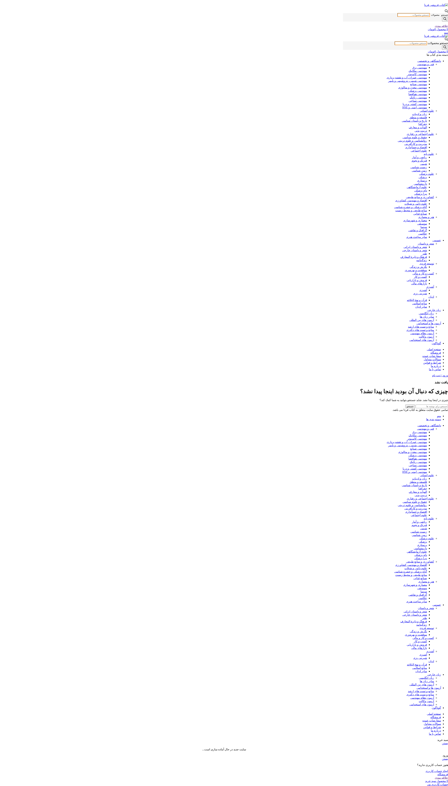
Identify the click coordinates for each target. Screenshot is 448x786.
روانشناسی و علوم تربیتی (412, 140)
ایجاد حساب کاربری (436, 771)
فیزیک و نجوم (419, 160)
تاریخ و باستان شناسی (414, 120)
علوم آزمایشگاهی (417, 187)
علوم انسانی (427, 110)
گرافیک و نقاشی (417, 230)
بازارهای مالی (419, 283)
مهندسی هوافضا (417, 94)
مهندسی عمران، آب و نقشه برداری (407, 77)
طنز (424, 253)
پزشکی (423, 177)
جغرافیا (422, 124)
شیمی (423, 163)
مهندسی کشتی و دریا (415, 104)
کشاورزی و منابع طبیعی (420, 197)
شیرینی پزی (420, 293)
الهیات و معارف (418, 127)
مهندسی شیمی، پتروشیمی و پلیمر (407, 80)
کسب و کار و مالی (423, 273)
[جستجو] (445, 19)
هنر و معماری (426, 217)
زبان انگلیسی (426, 313)
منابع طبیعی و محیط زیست (411, 210)
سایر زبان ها (427, 316)
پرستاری (422, 180)
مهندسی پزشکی (417, 90)
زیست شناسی (418, 167)
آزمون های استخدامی (421, 339)
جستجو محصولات (439, 15)
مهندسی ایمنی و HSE (414, 107)
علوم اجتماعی (419, 150)
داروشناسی (420, 183)
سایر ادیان (421, 306)
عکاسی (422, 233)
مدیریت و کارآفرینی (415, 143)
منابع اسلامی (419, 303)
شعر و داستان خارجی (414, 250)
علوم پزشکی (426, 173)
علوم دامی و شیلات (415, 203)
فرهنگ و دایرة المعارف (413, 256)
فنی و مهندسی (425, 64)
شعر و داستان (426, 243)
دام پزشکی (420, 190)
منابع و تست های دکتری (420, 329)
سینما (424, 227)
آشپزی (430, 286)
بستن (445, 743)
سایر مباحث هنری (416, 236)
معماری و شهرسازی (415, 220)
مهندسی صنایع (418, 84)
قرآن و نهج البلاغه (417, 300)
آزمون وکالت (426, 336)
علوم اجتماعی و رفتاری (420, 134)
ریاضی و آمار (419, 157)
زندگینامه (421, 260)
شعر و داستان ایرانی (415, 246)
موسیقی (422, 223)
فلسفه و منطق (418, 117)
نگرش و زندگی (418, 266)
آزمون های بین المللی (421, 320)
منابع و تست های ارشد (421, 326)
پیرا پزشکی (420, 193)
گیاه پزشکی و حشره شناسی (410, 207)
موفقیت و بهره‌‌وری (416, 270)
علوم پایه (429, 153)
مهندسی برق (419, 67)
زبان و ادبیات (419, 114)
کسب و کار (420, 276)
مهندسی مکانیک (418, 70)
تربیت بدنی (421, 130)
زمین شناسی (419, 170)
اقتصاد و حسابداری (416, 147)
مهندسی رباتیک (418, 97)
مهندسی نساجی (418, 100)
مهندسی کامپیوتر (417, 74)
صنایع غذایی (420, 213)
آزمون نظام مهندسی (422, 333)
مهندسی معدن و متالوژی (412, 87)
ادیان (431, 296)
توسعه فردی (426, 263)
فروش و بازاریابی (417, 280)
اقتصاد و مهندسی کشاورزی (411, 200)
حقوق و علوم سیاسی (414, 137)
